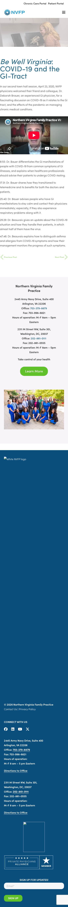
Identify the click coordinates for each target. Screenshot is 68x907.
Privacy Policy (27, 709)
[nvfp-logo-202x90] (14, 12)
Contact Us (10, 709)
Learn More (34, 371)
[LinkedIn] (12, 729)
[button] (64, 12)
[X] (27, 729)
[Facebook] (6, 729)
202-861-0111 (38, 338)
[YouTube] (20, 729)
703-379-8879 (38, 308)
